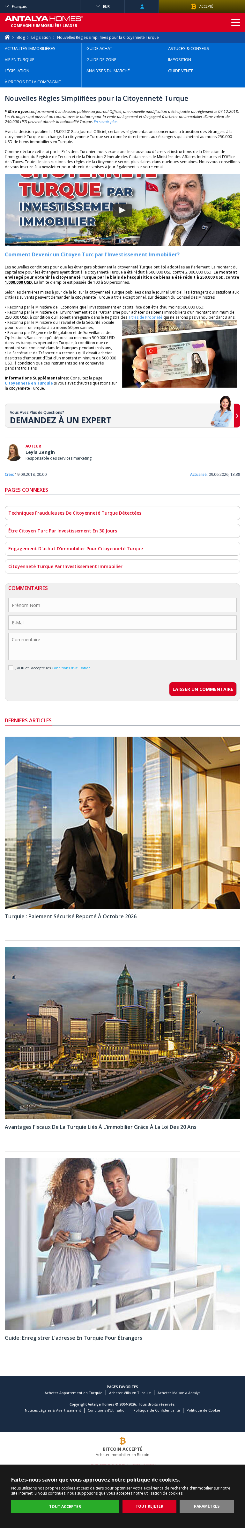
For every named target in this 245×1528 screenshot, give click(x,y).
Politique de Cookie (203, 1410)
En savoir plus (105, 121)
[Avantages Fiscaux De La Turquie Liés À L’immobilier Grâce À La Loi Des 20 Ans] (122, 1118)
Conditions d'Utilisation (107, 1410)
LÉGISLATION (17, 70)
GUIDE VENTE (180, 70)
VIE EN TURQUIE (19, 59)
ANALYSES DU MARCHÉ (108, 70)
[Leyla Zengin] (13, 453)
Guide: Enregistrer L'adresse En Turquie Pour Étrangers (73, 1337)
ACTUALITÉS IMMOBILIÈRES (30, 48)
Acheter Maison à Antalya (179, 1392)
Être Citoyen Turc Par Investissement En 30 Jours (62, 531)
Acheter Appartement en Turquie (73, 1392)
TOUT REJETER (149, 1506)
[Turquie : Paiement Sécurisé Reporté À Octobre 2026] (122, 907)
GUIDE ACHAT (99, 48)
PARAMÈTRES (206, 1506)
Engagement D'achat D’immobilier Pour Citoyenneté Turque (75, 548)
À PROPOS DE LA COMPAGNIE (33, 82)
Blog (21, 37)
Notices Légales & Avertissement (53, 1410)
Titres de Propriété (145, 317)
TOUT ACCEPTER (65, 1506)
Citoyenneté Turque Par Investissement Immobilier (65, 566)
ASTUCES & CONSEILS (188, 48)
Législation (41, 37)
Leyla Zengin (40, 452)
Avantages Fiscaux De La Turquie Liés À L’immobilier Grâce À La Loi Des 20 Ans (101, 1126)
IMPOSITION (179, 59)
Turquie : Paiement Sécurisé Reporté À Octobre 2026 (71, 916)
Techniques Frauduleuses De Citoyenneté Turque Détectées (74, 513)
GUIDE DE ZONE (101, 59)
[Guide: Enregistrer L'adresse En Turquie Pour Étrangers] (122, 1328)
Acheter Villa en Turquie (130, 1392)
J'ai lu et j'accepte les (53, 667)
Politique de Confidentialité (156, 1410)
